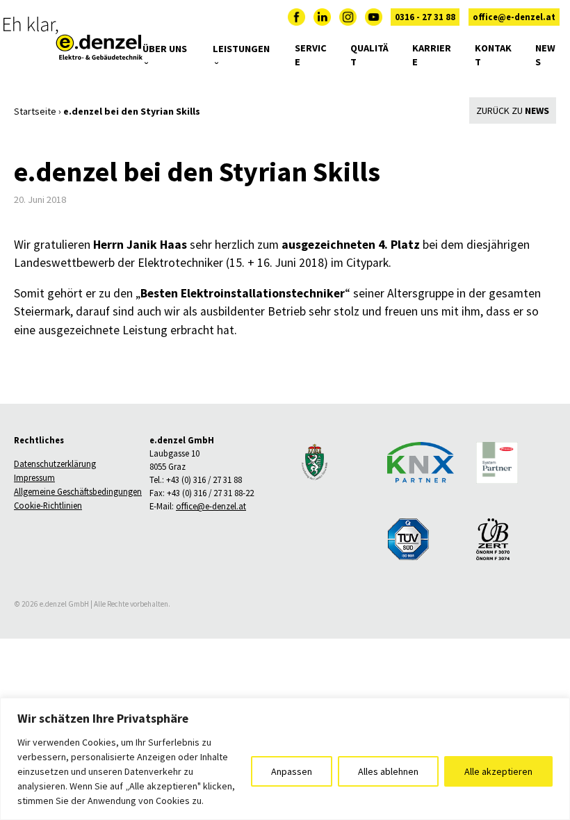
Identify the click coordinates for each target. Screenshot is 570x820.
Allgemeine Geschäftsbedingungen (78, 492)
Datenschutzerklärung (55, 464)
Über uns (164, 49)
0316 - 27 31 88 (425, 17)
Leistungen (241, 49)
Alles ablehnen (388, 771)
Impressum (34, 478)
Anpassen (291, 771)
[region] (285, 759)
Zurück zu (512, 110)
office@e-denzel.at (514, 17)
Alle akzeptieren (498, 771)
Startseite (35, 111)
